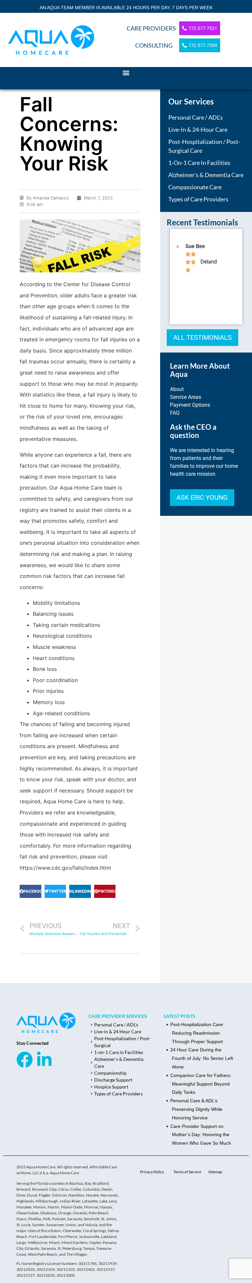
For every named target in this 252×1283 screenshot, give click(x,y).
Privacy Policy (152, 1171)
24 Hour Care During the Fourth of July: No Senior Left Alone (201, 1058)
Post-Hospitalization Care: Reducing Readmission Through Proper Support (197, 1033)
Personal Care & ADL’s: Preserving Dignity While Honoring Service (196, 1109)
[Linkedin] (44, 1059)
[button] (126, 72)
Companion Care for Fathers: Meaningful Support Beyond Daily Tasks (200, 1084)
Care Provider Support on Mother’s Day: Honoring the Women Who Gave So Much (200, 1135)
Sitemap (215, 1171)
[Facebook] (24, 1059)
